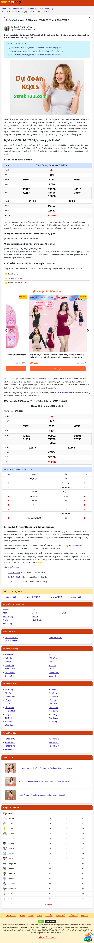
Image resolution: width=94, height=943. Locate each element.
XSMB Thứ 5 (54, 742)
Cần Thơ (52, 700)
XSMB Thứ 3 (54, 739)
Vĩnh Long (7, 623)
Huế (50, 661)
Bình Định (9, 654)
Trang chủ (11, 915)
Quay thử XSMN (11, 641)
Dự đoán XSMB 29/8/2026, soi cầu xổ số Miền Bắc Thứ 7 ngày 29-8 (34, 55)
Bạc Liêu (52, 689)
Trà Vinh (6, 620)
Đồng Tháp (9, 707)
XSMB (64, 613)
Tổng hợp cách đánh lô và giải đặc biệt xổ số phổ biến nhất (42, 795)
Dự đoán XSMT (14, 581)
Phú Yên (52, 668)
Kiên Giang (53, 711)
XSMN (5, 613)
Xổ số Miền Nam (10, 683)
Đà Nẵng (52, 654)
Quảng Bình (10, 672)
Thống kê (73, 915)
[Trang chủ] (11, 2)
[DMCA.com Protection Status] (47, 921)
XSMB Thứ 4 (10, 742)
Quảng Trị (53, 676)
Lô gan (84, 915)
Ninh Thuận (37, 620)
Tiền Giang (53, 718)
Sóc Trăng (53, 714)
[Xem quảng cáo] (88, 937)
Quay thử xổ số (9, 631)
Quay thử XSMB (11, 637)
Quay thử (60, 915)
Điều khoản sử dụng (47, 937)
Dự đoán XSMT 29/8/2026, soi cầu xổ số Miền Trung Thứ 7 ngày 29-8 (35, 51)
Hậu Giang (53, 707)
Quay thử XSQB (63, 392)
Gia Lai (35, 616)
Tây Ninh (8, 718)
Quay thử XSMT (55, 637)
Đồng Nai (53, 703)
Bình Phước (10, 696)
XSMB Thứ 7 (54, 746)
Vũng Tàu (9, 725)
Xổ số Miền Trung (10, 648)
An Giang (9, 689)
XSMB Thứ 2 (10, 739)
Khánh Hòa (9, 665)
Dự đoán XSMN (14, 577)
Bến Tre (8, 693)
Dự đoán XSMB (14, 572)
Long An (8, 714)
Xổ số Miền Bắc (9, 733)
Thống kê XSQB (55, 597)
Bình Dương (8, 616)
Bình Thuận (53, 696)
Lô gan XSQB (76, 597)
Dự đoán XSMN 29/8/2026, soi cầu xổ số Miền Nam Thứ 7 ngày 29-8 (35, 47)
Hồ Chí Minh (10, 711)
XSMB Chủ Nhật (11, 749)
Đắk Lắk (8, 658)
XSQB (76, 545)
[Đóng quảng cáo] (92, 934)
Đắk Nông (53, 658)
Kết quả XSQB (10, 597)
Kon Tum (52, 665)
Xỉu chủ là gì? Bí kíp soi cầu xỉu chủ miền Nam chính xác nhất (43, 781)
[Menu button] (89, 2)
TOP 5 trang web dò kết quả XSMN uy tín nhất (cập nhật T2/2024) (45, 768)
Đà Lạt (7, 703)
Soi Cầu (49, 915)
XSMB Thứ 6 (10, 746)
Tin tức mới (8, 757)
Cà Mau (8, 700)
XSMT (34, 613)
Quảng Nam (54, 672)
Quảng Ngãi (10, 676)
